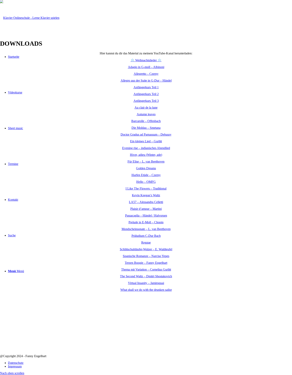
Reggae (146, 242)
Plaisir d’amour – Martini (146, 208)
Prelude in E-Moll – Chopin (146, 222)
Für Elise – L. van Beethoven (146, 161)
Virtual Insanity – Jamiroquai (146, 283)
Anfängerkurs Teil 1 (146, 87)
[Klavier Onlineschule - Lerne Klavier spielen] (29, 17)
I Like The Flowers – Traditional (146, 188)
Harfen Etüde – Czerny (146, 175)
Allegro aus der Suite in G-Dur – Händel (146, 80)
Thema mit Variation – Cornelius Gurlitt (146, 269)
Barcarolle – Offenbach (146, 121)
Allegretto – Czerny (146, 73)
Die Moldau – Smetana (146, 127)
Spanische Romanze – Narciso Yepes (146, 256)
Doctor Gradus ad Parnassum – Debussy (146, 134)
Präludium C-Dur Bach (146, 235)
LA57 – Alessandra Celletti (146, 202)
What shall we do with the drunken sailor (146, 289)
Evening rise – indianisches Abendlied (146, 148)
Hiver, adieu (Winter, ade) (146, 154)
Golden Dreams (146, 168)
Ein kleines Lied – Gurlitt (146, 141)
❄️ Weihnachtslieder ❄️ (146, 60)
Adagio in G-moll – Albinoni (146, 67)
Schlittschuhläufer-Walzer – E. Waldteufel (146, 249)
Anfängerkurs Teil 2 (146, 94)
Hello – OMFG (146, 181)
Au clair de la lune (146, 107)
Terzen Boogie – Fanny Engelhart (146, 262)
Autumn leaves (146, 114)
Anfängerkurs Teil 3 (146, 100)
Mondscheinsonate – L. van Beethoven (146, 229)
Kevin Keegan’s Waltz (146, 195)
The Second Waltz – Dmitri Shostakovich (146, 276)
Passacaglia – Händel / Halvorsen (146, 215)
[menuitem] (150, 363)
